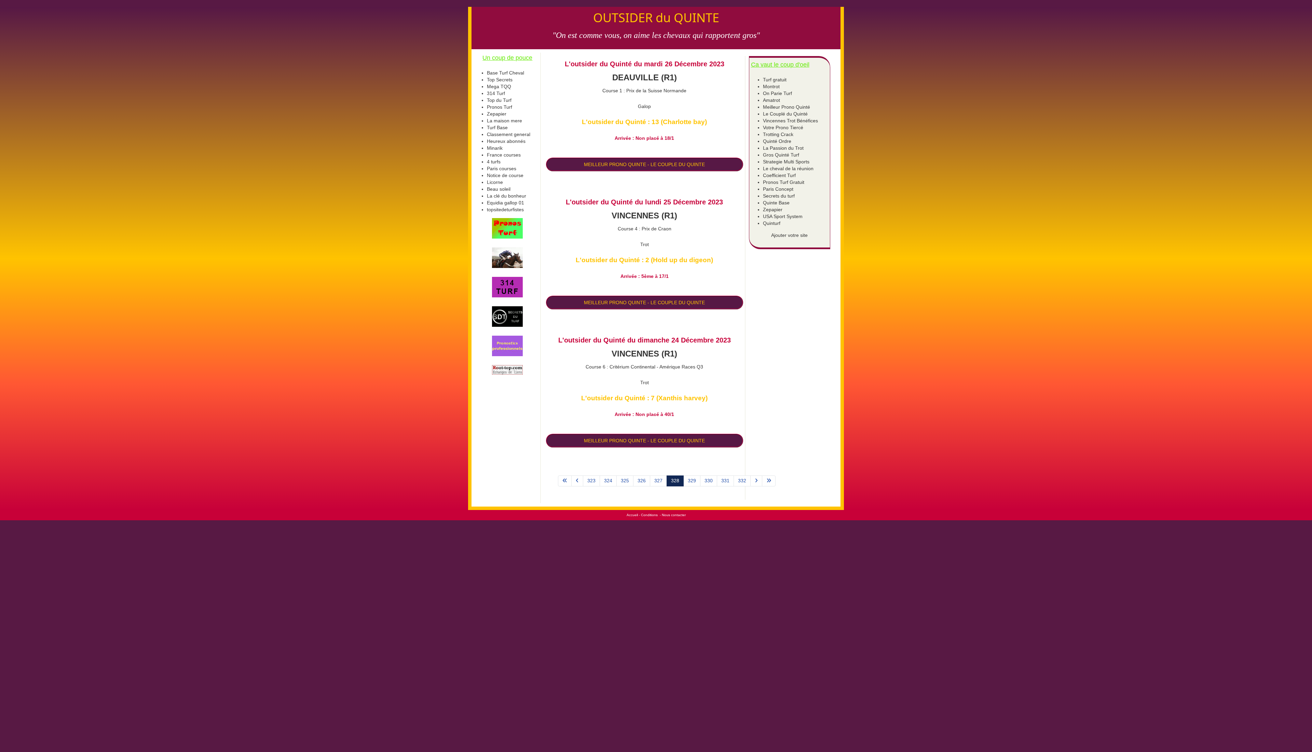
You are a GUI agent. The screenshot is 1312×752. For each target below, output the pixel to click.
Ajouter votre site (789, 235)
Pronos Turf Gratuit (783, 182)
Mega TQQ (499, 86)
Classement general (508, 134)
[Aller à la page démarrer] (565, 480)
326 (642, 480)
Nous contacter (674, 515)
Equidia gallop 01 (505, 202)
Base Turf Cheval (505, 73)
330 (709, 480)
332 (742, 480)
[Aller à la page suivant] (756, 480)
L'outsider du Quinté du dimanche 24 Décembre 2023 (644, 340)
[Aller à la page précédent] (577, 480)
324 (608, 480)
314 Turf (496, 93)
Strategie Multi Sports (786, 161)
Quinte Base (776, 202)
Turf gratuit (775, 79)
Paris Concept (778, 189)
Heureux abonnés (506, 141)
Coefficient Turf (779, 175)
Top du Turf (499, 100)
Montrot (771, 86)
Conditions (649, 515)
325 (625, 480)
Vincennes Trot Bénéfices (790, 120)
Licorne (495, 182)
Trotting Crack (778, 134)
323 (591, 480)
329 (692, 480)
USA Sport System (783, 216)
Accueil (632, 515)
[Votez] (507, 228)
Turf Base (497, 127)
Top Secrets (499, 79)
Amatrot (771, 100)
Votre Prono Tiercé (783, 127)
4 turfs (494, 161)
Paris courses (501, 168)
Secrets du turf (779, 196)
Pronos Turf (499, 107)
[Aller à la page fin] (769, 480)
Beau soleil (498, 189)
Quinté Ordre (777, 141)
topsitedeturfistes (505, 209)
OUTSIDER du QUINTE (656, 17)
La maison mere (504, 120)
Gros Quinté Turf (781, 155)
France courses (504, 155)
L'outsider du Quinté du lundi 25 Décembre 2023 (644, 202)
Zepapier (496, 114)
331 (725, 480)
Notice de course (505, 175)
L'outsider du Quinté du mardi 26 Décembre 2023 (644, 64)
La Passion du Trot (783, 148)
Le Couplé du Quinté (785, 114)
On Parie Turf (777, 93)
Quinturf (771, 223)
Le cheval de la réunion (788, 168)
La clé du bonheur (506, 196)
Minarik (495, 148)
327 (658, 480)
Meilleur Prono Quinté (786, 107)
